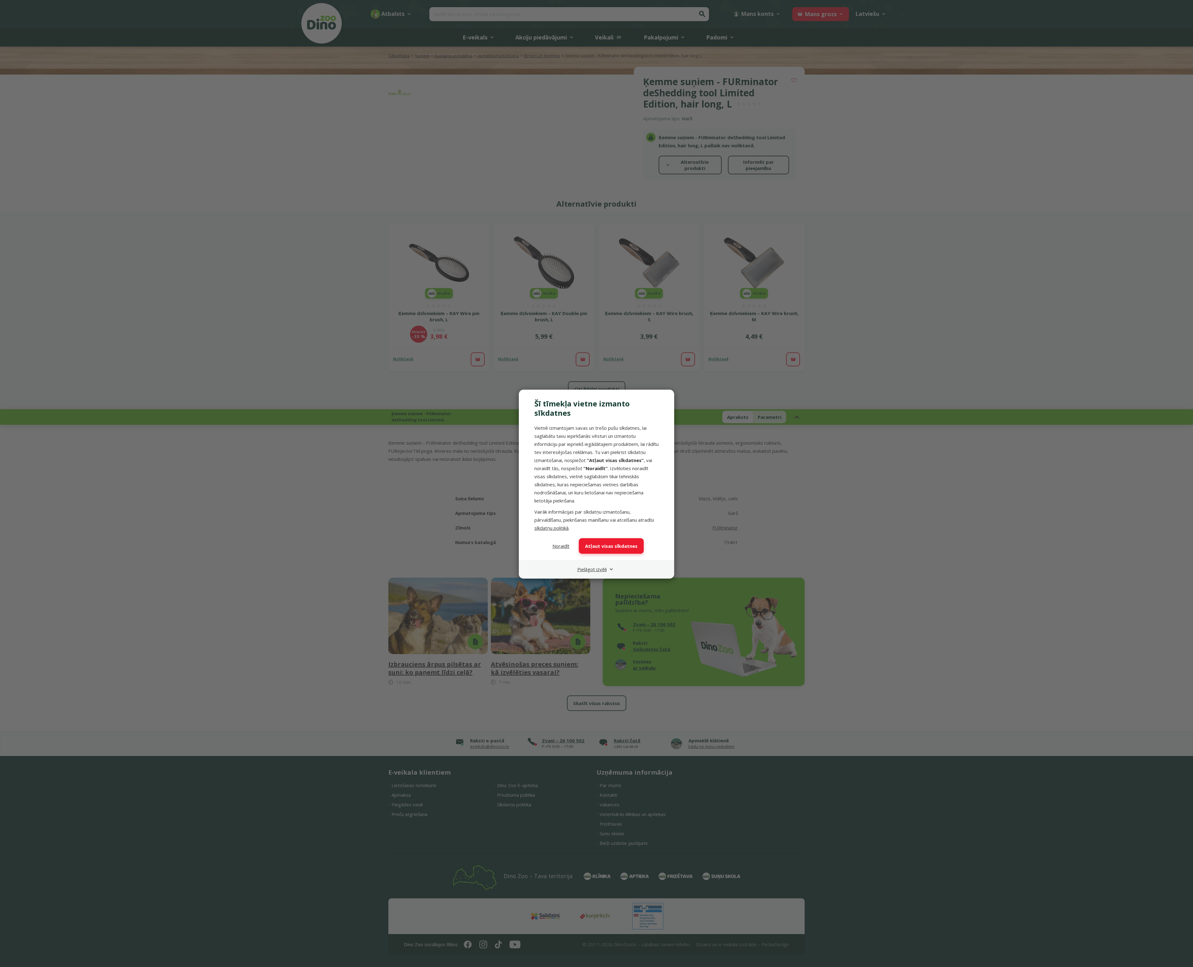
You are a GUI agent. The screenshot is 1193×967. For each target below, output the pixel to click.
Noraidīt (560, 546)
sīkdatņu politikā (551, 528)
